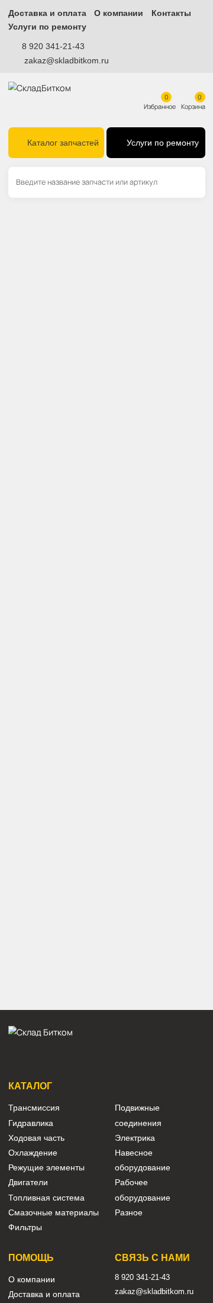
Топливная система (46, 1197)
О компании (118, 13)
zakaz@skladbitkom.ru (66, 60)
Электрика (135, 1138)
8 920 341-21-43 (53, 46)
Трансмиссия (34, 1107)
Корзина (193, 106)
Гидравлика (30, 1123)
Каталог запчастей (63, 143)
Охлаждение (32, 1152)
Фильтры (25, 1227)
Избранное (160, 106)
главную (83, 292)
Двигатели (28, 1182)
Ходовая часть (36, 1138)
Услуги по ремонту (47, 26)
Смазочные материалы (53, 1212)
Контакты (171, 13)
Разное (129, 1212)
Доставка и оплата (47, 13)
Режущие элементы (46, 1167)
